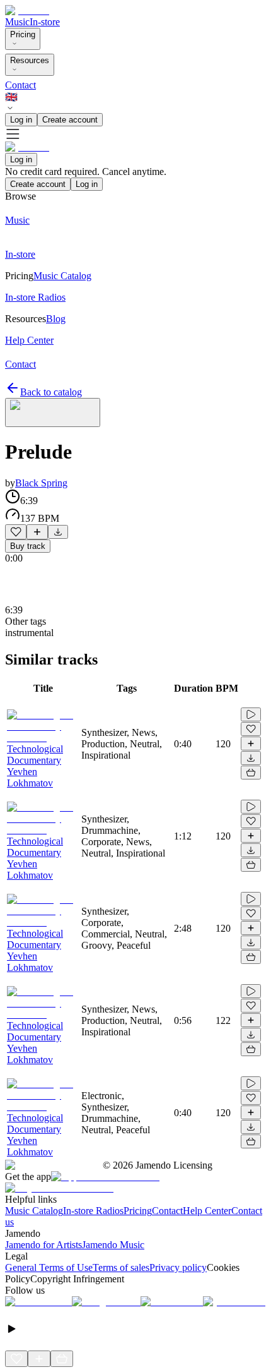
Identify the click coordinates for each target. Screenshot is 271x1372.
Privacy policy (178, 1267)
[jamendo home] (27, 10)
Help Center (207, 1210)
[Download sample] (58, 532)
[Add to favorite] (15, 531)
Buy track (27, 546)
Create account (70, 119)
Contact (20, 85)
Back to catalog (51, 392)
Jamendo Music (113, 1244)
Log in (21, 119)
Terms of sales (121, 1267)
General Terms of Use (49, 1267)
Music (17, 21)
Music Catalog (34, 1210)
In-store (45, 21)
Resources (29, 60)
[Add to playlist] (37, 531)
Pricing (22, 34)
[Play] (52, 412)
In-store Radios (93, 1210)
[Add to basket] (251, 772)
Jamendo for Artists (43, 1244)
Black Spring (41, 483)
